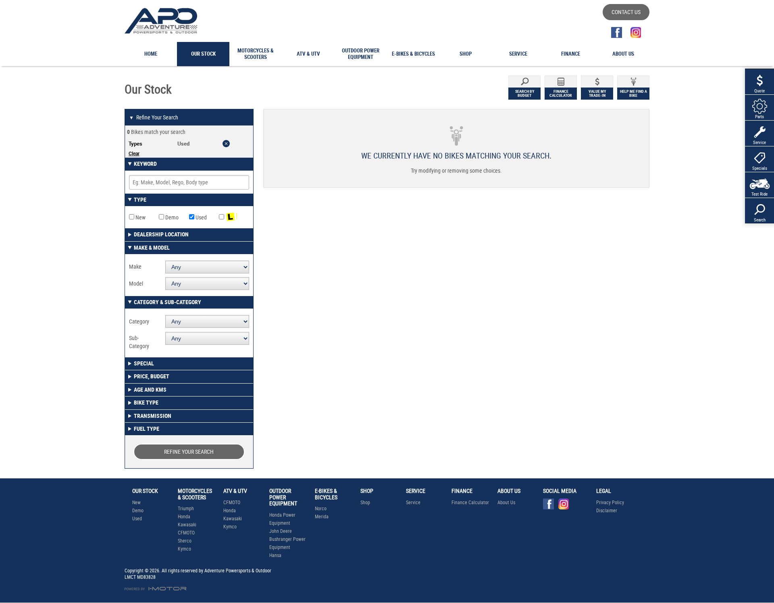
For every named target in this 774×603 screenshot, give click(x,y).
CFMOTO (186, 533)
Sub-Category (139, 342)
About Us (506, 502)
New (140, 217)
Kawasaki (187, 525)
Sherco (184, 541)
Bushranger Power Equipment (287, 543)
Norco (321, 508)
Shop (365, 502)
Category (139, 321)
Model (136, 283)
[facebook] (616, 32)
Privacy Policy (610, 502)
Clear (134, 153)
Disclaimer (606, 510)
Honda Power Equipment (282, 519)
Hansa (275, 555)
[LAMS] (234, 217)
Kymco (184, 549)
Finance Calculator (470, 502)
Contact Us (626, 12)
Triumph (186, 508)
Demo (171, 217)
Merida (322, 517)
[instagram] (635, 32)
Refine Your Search (153, 117)
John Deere (280, 531)
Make (135, 266)
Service (413, 502)
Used (200, 217)
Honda (184, 517)
